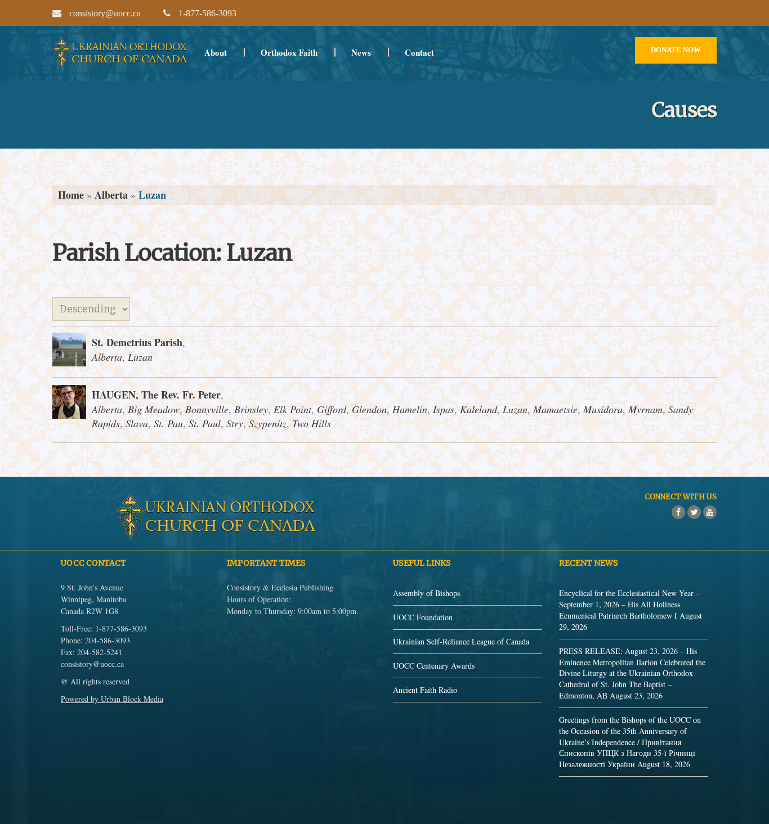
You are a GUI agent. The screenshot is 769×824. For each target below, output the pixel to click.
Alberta (111, 194)
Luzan (140, 357)
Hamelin (409, 409)
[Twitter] (694, 512)
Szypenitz (268, 423)
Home (71, 194)
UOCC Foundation (423, 617)
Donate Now (676, 50)
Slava (137, 423)
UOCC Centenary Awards (434, 665)
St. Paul (205, 423)
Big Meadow (154, 409)
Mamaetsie (555, 409)
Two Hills (311, 423)
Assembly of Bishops (426, 593)
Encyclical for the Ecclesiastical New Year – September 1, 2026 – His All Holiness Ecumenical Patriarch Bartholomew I (629, 604)
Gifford (331, 409)
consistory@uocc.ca (92, 664)
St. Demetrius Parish (137, 342)
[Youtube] (710, 512)
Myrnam (645, 409)
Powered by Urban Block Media (112, 698)
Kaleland (478, 409)
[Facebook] (678, 512)
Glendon (369, 409)
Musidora (603, 409)
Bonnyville (207, 409)
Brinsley (251, 409)
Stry (234, 423)
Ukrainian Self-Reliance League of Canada (461, 641)
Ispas (443, 409)
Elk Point (292, 409)
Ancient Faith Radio (425, 689)
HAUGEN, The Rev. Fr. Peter (156, 394)
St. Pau (168, 423)
